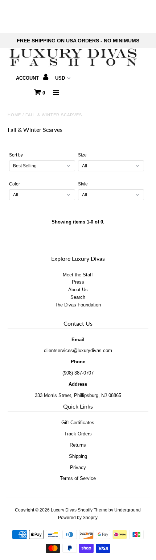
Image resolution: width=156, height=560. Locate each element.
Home (14, 115)
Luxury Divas (64, 510)
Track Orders (78, 433)
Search (77, 297)
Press (78, 282)
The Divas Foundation (78, 305)
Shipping (78, 456)
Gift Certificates (77, 422)
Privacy (78, 467)
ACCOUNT (28, 78)
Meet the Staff (78, 274)
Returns (78, 445)
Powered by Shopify (78, 517)
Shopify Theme (92, 510)
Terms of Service (78, 478)
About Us (78, 289)
